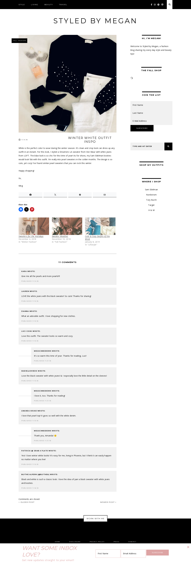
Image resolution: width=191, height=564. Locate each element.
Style (22, 4)
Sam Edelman (151, 189)
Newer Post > (108, 502)
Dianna (25, 311)
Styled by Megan (95, 21)
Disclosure (75, 542)
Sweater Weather (60, 236)
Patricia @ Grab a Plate (34, 451)
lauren (25, 291)
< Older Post (27, 502)
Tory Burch (151, 200)
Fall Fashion (19, 41)
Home (57, 542)
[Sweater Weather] (67, 226)
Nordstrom (151, 194)
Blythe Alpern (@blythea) (35, 474)
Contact (132, 542)
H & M (151, 210)
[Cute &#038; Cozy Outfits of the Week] (100, 226)
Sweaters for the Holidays (31, 236)
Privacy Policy (97, 542)
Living (34, 4)
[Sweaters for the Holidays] (34, 226)
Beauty (48, 4)
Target (151, 205)
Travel (63, 4)
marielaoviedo (29, 371)
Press (116, 542)
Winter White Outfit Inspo (90, 140)
